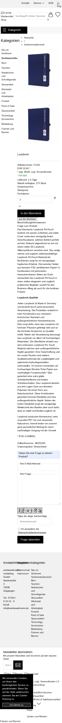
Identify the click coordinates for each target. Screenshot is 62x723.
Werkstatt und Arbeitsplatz (7, 93)
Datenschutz (23, 570)
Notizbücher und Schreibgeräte (8, 76)
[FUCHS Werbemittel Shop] (7, 16)
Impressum (23, 573)
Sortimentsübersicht (8, 58)
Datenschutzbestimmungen (32, 532)
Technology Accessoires (7, 117)
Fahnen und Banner (7, 130)
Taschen (5, 68)
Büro (3, 63)
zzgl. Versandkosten (41, 171)
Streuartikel (7, 84)
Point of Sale (7, 106)
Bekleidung (7, 124)
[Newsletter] (18, 665)
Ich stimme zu (16, 705)
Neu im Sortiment (6, 52)
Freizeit (5, 101)
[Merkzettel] (57, 16)
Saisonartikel (8, 110)
